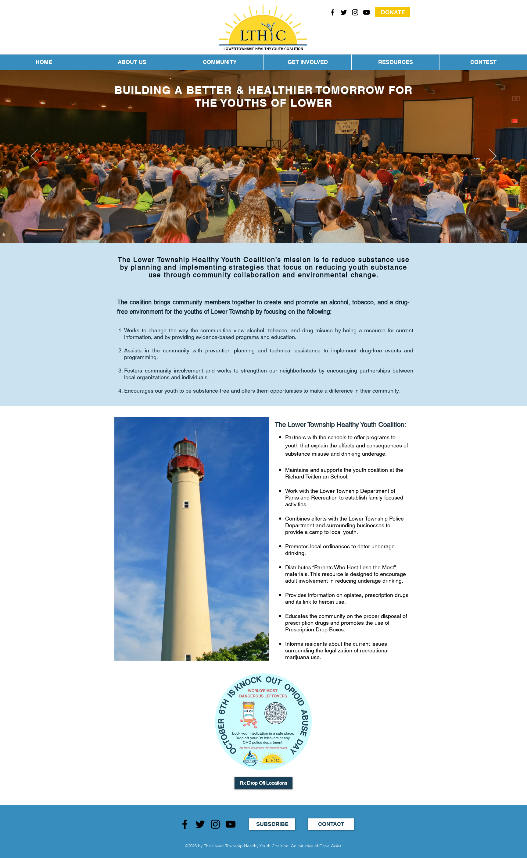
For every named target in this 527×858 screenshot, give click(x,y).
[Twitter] (200, 824)
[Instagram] (215, 824)
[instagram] (355, 12)
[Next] (493, 156)
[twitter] (344, 12)
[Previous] (34, 156)
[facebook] (332, 12)
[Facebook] (185, 824)
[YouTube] (366, 12)
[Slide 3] (269, 228)
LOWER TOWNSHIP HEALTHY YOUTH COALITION (263, 49)
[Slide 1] (263, 228)
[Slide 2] (258, 228)
